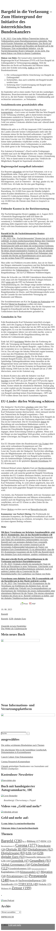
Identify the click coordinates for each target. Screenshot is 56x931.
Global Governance (15, 864)
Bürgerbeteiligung (8, 846)
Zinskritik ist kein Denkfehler (13, 626)
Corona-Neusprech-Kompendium (15, 761)
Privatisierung (17, 876)
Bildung (34, 841)
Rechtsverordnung (46, 468)
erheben (34, 63)
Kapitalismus (10, 871)
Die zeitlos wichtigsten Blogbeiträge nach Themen (22, 745)
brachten (4, 381)
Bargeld (4, 614)
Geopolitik (20, 860)
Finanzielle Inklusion (37, 857)
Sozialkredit (9, 884)
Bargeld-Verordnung (39, 461)
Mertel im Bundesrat (18, 304)
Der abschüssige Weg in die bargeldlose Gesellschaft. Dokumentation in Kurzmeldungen (24, 751)
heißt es (31, 68)
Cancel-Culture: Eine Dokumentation (17, 757)
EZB (31, 853)
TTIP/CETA (28, 884)
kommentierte (7, 112)
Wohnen (6, 888)
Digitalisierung (40, 849)
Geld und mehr (14, 925)
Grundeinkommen (20, 868)
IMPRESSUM (7, 917)
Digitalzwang (13, 853)
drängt (43, 422)
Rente (14, 880)
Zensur (21, 888)
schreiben (30, 407)
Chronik (4, 766)
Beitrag (10, 509)
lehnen (37, 427)
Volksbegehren (22, 270)
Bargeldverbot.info (39, 509)
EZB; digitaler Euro (17, 619)
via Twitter (43, 444)
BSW (46, 841)
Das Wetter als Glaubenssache (14, 628)
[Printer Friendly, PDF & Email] (28, 604)
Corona (26, 845)
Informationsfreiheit (39, 869)
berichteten (19, 341)
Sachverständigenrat (32, 880)
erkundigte (17, 172)
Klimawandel (30, 871)
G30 (5, 860)
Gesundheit (40, 860)
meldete (32, 214)
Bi (24, 841)
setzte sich (10, 282)
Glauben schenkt (23, 356)
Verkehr (45, 884)
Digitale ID (16, 849)
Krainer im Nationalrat (40, 301)
